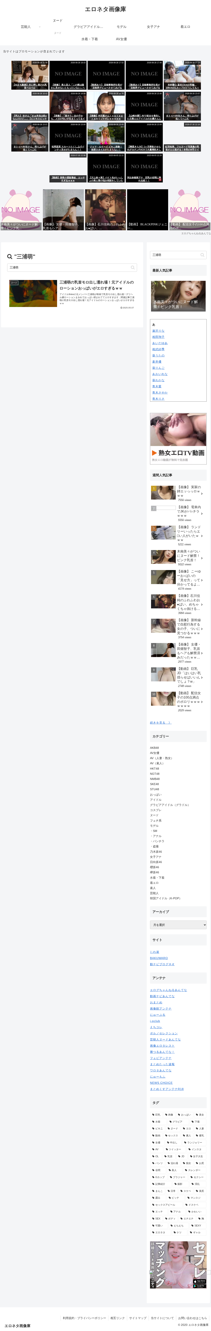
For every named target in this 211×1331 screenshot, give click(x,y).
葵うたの (158, 355)
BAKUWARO (159, 958)
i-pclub (155, 1021)
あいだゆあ (160, 343)
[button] (132, 267)
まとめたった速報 (162, 1064)
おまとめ (156, 1002)
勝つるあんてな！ (162, 1052)
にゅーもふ (157, 1076)
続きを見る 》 (161, 722)
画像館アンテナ (161, 1008)
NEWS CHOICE (161, 1082)
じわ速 (154, 952)
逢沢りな (158, 330)
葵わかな (158, 380)
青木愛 (157, 386)
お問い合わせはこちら (192, 1318)
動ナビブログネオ (162, 964)
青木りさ (158, 398)
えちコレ (156, 1027)
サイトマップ (138, 1318)
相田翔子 (158, 337)
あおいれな (160, 374)
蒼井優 (157, 361)
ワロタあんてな (161, 1070)
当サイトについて (162, 1318)
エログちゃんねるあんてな (168, 990)
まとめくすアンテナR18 (167, 1089)
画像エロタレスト (162, 1045)
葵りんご (158, 367)
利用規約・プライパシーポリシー (84, 1318)
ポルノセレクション (164, 1033)
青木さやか (160, 392)
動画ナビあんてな (162, 996)
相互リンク (117, 1318)
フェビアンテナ (161, 1058)
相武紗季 (158, 349)
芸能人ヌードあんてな (165, 1039)
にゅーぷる (157, 1014)
